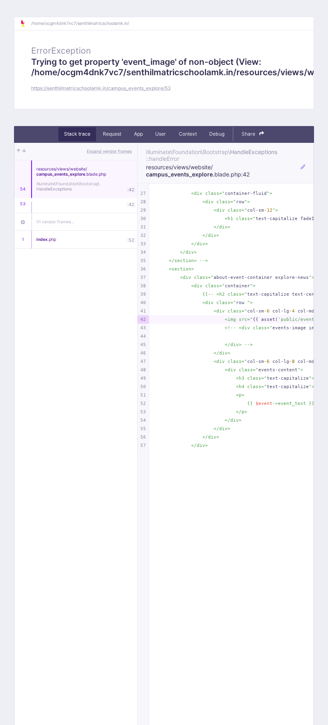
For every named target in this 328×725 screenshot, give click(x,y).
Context (188, 134)
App (138, 134)
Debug (216, 134)
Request (112, 134)
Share (249, 134)
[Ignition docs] (25, 23)
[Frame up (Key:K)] (18, 151)
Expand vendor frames (109, 151)
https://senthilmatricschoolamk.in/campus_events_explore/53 (101, 88)
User (160, 134)
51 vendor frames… (55, 221)
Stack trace (77, 134)
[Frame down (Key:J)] (24, 151)
